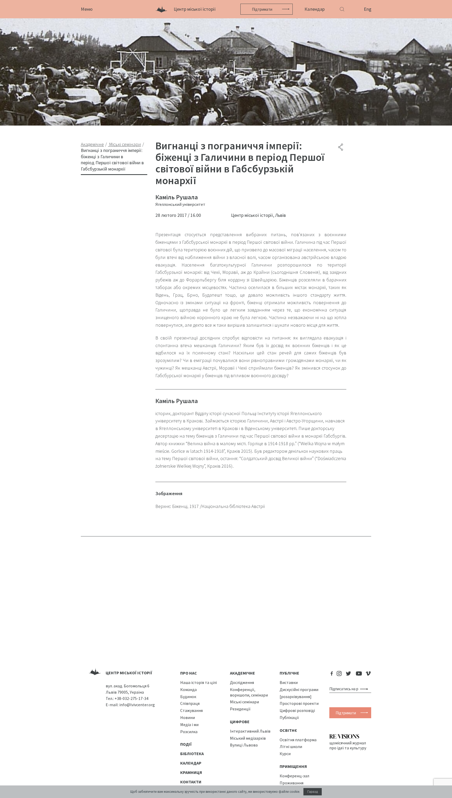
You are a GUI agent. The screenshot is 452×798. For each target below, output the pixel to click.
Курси (285, 753)
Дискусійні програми (299, 689)
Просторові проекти (299, 703)
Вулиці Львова (244, 745)
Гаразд (312, 792)
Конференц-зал (294, 775)
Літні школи (291, 746)
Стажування (191, 710)
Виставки (289, 682)
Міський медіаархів (248, 738)
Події (186, 744)
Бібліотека (192, 753)
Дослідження (242, 682)
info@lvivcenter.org (137, 704)
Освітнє (288, 730)
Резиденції (240, 708)
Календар (314, 9)
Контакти (190, 781)
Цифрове (240, 721)
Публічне (289, 673)
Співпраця (190, 703)
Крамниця (191, 772)
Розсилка (188, 731)
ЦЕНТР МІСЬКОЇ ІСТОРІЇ (129, 672)
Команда (188, 689)
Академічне (242, 673)
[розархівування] (296, 696)
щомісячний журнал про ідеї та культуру (347, 745)
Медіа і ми (189, 724)
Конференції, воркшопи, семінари (249, 692)
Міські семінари (244, 701)
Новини (187, 717)
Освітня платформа (298, 739)
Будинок (188, 696)
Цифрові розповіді (297, 710)
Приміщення (293, 766)
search (365, 689)
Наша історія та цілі (198, 682)
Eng (367, 9)
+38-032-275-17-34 (131, 698)
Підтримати (262, 9)
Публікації (289, 717)
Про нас (188, 673)
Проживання (291, 782)
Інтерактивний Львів (250, 731)
